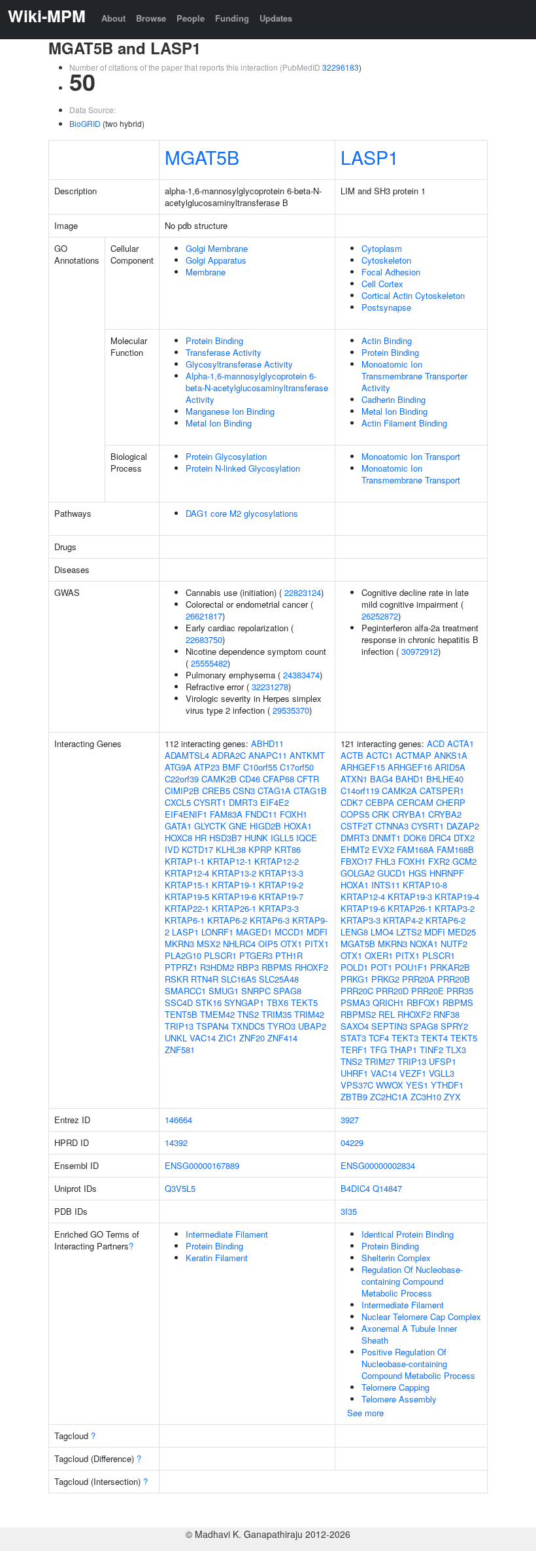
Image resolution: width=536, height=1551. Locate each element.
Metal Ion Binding (219, 423)
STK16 (208, 1002)
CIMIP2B (182, 790)
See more (365, 1412)
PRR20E (427, 991)
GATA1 (178, 826)
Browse (151, 18)
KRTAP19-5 (187, 896)
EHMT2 (355, 849)
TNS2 (248, 1014)
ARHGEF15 (363, 767)
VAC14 (203, 1038)
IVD (172, 849)
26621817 (204, 616)
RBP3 (248, 967)
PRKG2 (385, 979)
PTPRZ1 (181, 967)
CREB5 (216, 790)
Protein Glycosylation (226, 456)
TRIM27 (380, 1061)
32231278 (270, 686)
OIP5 (268, 943)
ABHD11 (267, 743)
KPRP (260, 849)
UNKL (176, 1038)
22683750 (204, 639)
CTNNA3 (392, 826)
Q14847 (387, 1188)
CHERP (450, 802)
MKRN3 (179, 943)
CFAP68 (278, 779)
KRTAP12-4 (187, 873)
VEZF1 (412, 1073)
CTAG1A (274, 790)
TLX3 (456, 1049)
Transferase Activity (223, 352)
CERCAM (415, 802)
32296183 (340, 67)
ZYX (452, 1096)
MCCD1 (289, 932)
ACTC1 (379, 755)
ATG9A (178, 767)
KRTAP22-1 (187, 908)
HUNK (256, 837)
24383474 (301, 675)
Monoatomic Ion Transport (410, 456)
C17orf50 (297, 767)
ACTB (352, 755)
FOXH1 (293, 814)
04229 (352, 1142)
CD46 (249, 779)
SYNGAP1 (244, 1002)
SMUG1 (224, 991)
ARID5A (450, 767)
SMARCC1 (185, 991)
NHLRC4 (239, 943)
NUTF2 (454, 943)
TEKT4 (434, 1038)
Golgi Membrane (217, 248)
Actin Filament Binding (404, 423)
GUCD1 (391, 873)
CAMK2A (399, 790)
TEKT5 (304, 1002)
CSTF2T (357, 826)
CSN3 (244, 790)
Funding (232, 18)
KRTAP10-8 (425, 885)
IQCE (306, 837)
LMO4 (382, 932)
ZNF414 (282, 1038)
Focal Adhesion (390, 272)
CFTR (308, 779)
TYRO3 (281, 1026)
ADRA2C (229, 755)
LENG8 (354, 932)
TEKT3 (405, 1038)
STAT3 (353, 1038)
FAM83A (226, 814)
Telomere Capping (395, 1387)
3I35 (349, 1211)
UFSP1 (442, 1061)
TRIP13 (179, 1026)
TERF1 (354, 1049)
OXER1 (379, 955)
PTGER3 (256, 955)
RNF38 (446, 1014)
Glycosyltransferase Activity (239, 364)
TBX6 (277, 1002)
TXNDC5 (248, 1026)
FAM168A (415, 849)
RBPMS (276, 967)
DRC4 (440, 837)
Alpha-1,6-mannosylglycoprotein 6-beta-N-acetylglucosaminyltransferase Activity (257, 388)
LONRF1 (217, 932)
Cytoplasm (381, 248)
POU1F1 (411, 967)
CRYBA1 (409, 814)
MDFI (317, 932)
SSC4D (179, 1002)
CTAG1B (310, 790)
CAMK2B (219, 779)
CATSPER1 (442, 790)
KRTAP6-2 (227, 920)
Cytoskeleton (386, 260)
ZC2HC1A (389, 1096)
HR (201, 837)
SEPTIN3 (389, 1026)
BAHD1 (409, 779)
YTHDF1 (447, 1085)
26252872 (379, 616)
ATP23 (207, 767)
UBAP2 (312, 1026)
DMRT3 (243, 802)
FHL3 (385, 861)
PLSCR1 (220, 955)
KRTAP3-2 (455, 908)
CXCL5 (178, 802)
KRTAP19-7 (281, 896)
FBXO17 (357, 861)
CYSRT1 (209, 802)
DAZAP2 (462, 826)
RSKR (176, 979)
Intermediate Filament (227, 1234)
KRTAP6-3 (270, 920)
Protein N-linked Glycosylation (243, 468)
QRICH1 (388, 1002)
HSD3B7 (225, 837)
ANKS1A (450, 755)
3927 (350, 1119)
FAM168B (455, 849)
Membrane (206, 272)
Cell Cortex (382, 283)
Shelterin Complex (396, 1257)
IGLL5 (282, 837)
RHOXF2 (311, 967)
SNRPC (256, 991)
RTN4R (204, 979)
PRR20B (453, 979)
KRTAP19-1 (234, 885)
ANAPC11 (267, 755)
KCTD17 (197, 849)
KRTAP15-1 (187, 885)
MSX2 (208, 943)
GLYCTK (210, 826)
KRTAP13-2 (234, 873)
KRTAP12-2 (276, 861)
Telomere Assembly (399, 1399)
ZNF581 (180, 1049)
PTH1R (289, 955)
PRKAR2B (450, 967)
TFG (378, 1049)
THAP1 (403, 1049)
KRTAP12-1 (229, 861)
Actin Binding (386, 340)
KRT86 (288, 849)
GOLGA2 (358, 873)
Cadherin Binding (393, 399)
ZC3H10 (425, 1096)
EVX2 (383, 849)
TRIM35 (276, 1014)
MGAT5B (202, 156)
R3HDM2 (217, 967)
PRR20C (357, 991)
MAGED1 (254, 932)
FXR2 (439, 861)
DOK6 (414, 837)
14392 (176, 1142)
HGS (418, 873)
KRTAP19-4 (457, 896)
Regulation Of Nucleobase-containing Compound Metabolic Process (412, 1281)
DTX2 (464, 837)
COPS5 (355, 814)
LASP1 (370, 156)
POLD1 (354, 967)
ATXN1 (354, 779)
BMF (231, 767)
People (190, 18)
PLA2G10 (183, 955)
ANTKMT (307, 755)
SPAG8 (287, 991)
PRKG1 (355, 979)
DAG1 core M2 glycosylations (242, 513)
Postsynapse (386, 307)
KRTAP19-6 (234, 896)
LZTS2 (409, 932)
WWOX (389, 1085)
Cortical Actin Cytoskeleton (413, 295)
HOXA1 (298, 826)
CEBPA (379, 802)
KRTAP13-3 (281, 873)
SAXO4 (355, 1026)
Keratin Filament (217, 1257)
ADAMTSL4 (187, 755)
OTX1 (291, 943)
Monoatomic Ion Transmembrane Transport (410, 474)
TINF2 (431, 1049)
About (113, 18)
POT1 (381, 967)
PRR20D (392, 991)
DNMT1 (386, 837)
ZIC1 (227, 1038)
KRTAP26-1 (234, 908)
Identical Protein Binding (407, 1234)
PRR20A (418, 979)
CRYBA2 (444, 814)
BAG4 (381, 779)
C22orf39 (182, 779)
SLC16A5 (238, 979)
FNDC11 (261, 814)
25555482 (209, 663)
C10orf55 (260, 767)
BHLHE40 (444, 779)
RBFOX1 (423, 1002)
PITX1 (317, 943)
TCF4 (379, 1038)
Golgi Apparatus (216, 260)
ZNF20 (252, 1038)
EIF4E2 (274, 802)
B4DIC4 (355, 1188)
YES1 (417, 1085)
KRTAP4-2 (403, 920)
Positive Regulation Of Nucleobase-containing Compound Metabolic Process (418, 1364)
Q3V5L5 (180, 1188)
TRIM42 (309, 1014)
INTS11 (385, 885)
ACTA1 (460, 743)
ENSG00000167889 (202, 1165)
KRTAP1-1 (185, 861)
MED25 (462, 932)
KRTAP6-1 (185, 920)
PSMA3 (355, 1002)
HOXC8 (178, 837)
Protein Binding (214, 340)
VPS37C (357, 1085)
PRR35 (459, 991)
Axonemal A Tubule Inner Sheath (409, 1334)
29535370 (291, 710)
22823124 (302, 592)
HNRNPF (446, 873)
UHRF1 (354, 1073)
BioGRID (85, 123)
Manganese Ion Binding (230, 411)
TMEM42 (217, 1014)
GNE (238, 826)
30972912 (419, 651)
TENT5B (181, 1014)
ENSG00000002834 (378, 1165)
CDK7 (352, 802)
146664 (178, 1119)
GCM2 (464, 861)
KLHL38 (231, 849)
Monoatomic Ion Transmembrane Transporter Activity (414, 376)
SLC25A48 (279, 979)
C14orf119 (360, 790)
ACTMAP (413, 755)
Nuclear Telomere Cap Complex (421, 1316)
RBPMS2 (358, 1014)
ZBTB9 (354, 1096)
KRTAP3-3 (279, 908)
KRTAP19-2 (281, 885)
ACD (435, 743)
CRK (381, 814)
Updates (276, 18)
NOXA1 (424, 943)
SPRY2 (454, 1026)
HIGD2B (265, 826)
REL (386, 1014)
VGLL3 (441, 1073)
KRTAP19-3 (410, 896)
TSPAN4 (212, 1026)
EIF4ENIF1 (186, 814)
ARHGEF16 (410, 767)
